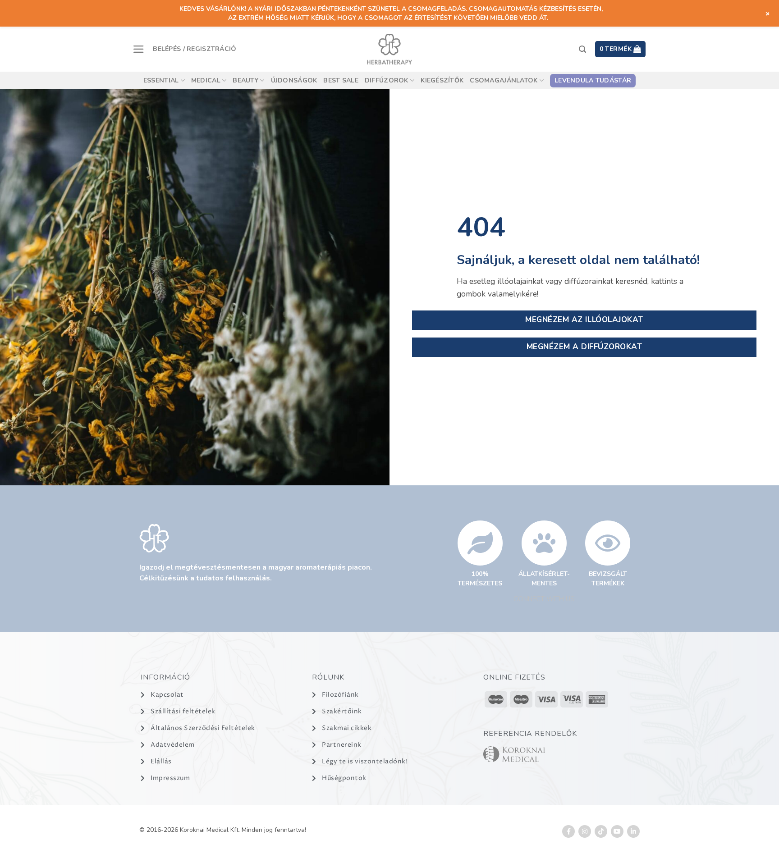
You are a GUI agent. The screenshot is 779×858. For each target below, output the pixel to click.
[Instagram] (584, 831)
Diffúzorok (386, 80)
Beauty (245, 80)
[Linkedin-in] (633, 831)
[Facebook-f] (568, 831)
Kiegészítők (442, 80)
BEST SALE (340, 80)
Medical (205, 80)
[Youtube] (617, 831)
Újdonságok (294, 80)
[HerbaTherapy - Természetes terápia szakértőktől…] (389, 49)
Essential (161, 80)
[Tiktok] (601, 831)
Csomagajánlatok (503, 80)
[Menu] (139, 49)
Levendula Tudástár (592, 80)
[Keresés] (582, 49)
